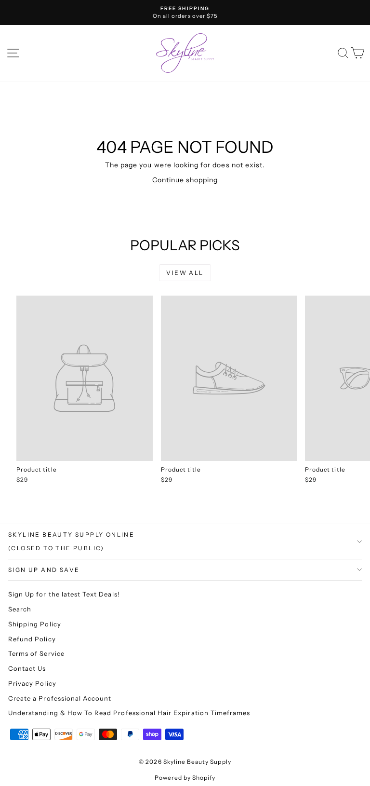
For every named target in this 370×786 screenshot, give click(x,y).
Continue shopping (185, 180)
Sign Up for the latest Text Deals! (64, 594)
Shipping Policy (34, 624)
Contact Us (27, 668)
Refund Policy (32, 639)
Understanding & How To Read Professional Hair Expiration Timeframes (129, 713)
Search (19, 609)
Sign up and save (43, 569)
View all (184, 272)
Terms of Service (36, 653)
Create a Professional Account (59, 698)
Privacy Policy (32, 683)
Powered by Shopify (185, 777)
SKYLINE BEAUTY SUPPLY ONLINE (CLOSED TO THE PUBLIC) (71, 541)
